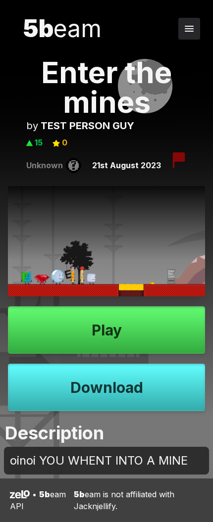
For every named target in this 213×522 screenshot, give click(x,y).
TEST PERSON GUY (87, 126)
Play (107, 330)
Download (106, 387)
